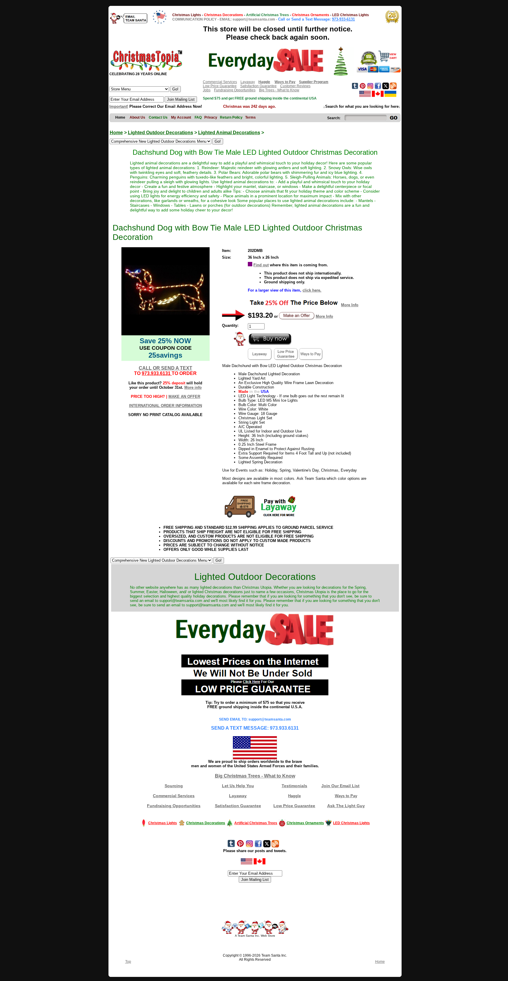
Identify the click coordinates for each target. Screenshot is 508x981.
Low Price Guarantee (220, 86)
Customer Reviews (295, 86)
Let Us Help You (238, 785)
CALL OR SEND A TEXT (165, 368)
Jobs (206, 90)
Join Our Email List (340, 785)
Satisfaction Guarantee (258, 86)
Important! (118, 106)
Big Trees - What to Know (279, 90)
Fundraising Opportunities (234, 90)
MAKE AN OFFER (184, 396)
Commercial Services (220, 82)
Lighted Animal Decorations (229, 132)
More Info (349, 305)
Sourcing (174, 785)
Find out (261, 265)
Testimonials (294, 785)
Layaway (247, 82)
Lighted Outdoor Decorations (160, 132)
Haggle (294, 796)
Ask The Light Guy (346, 805)
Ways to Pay (346, 796)
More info (193, 387)
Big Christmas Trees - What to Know (255, 775)
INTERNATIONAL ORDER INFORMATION (165, 405)
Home (116, 132)
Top (128, 962)
